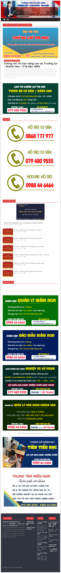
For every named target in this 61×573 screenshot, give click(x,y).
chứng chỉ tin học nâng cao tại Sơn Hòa (24, 75)
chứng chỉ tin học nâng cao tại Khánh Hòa (37, 71)
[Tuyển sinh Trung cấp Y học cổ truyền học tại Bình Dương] (30, 204)
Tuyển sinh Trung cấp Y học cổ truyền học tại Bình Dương (23, 223)
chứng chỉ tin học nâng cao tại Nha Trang (40, 73)
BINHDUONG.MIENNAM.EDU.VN (11, 522)
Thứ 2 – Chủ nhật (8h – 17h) (53, 530)
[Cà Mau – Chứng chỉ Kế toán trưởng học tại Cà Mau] (8, 229)
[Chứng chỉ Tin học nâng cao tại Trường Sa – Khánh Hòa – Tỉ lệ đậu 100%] (30, 28)
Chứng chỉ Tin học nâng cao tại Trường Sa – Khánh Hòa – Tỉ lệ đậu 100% (30, 65)
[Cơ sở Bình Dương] (4, 19)
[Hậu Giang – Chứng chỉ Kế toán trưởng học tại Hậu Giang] (8, 262)
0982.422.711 (52, 546)
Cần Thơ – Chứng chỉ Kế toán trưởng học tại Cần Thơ (28, 271)
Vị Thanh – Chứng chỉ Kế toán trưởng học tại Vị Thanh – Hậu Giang (31, 255)
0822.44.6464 (53, 545)
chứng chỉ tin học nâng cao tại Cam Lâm (33, 69)
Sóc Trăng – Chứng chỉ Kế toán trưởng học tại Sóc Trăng (28, 246)
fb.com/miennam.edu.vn (53, 540)
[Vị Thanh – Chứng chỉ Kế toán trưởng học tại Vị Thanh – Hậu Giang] (8, 254)
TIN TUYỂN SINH (15, 60)
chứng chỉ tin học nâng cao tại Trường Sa (43, 75)
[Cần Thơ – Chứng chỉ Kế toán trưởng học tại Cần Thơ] (8, 270)
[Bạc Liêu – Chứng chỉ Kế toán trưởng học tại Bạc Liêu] (8, 237)
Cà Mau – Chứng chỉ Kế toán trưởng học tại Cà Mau (27, 230)
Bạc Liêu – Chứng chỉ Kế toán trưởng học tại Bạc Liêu (28, 238)
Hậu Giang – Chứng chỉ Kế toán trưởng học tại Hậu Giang (29, 263)
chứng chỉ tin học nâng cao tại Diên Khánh (18, 71)
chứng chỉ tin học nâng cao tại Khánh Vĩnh (21, 73)
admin (20, 69)
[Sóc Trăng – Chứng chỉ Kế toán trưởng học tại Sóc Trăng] (8, 246)
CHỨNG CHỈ (7, 60)
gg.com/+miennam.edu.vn (53, 535)
